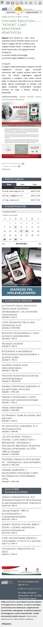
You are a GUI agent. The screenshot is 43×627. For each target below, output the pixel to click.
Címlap (25, 17)
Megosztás (6, 169)
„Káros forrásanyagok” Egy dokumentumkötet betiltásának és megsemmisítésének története (21, 500)
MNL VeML (15, 465)
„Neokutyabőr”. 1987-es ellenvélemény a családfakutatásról (15, 514)
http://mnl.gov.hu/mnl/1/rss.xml (21, 3)
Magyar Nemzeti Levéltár (11, 17)
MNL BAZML (16, 328)
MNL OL (14, 317)
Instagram (17, 3)
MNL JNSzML (16, 381)
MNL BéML (15, 454)
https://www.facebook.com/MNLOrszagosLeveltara (12, 3)
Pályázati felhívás (12, 344)
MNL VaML (15, 392)
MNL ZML (15, 370)
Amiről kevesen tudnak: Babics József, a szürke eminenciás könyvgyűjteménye (20, 528)
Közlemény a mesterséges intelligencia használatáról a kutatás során (20, 355)
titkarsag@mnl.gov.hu (33, 588)
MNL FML (15, 431)
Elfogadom (6, 624)
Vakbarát (26, 3)
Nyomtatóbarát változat (11, 163)
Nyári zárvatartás (12, 408)
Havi (35, 184)
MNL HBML (15, 410)
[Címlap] (8, 9)
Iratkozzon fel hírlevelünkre (8, 3)
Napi (9, 184)
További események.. (10, 215)
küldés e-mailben (10, 166)
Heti (22, 184)
